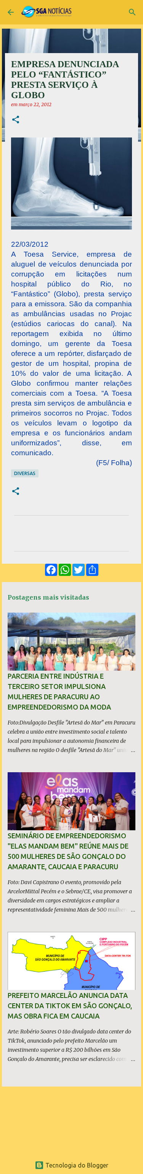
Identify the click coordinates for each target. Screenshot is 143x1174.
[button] (15, 120)
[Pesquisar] (132, 12)
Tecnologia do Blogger (76, 1165)
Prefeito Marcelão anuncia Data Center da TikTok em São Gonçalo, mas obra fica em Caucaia (70, 1005)
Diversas (24, 473)
